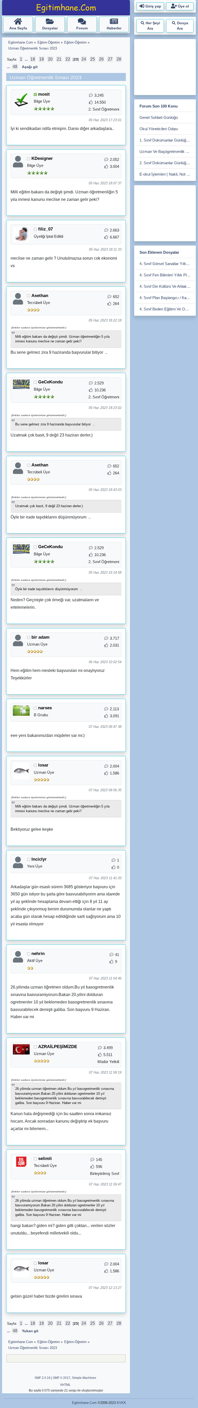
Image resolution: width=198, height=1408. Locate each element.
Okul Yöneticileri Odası (158, 129)
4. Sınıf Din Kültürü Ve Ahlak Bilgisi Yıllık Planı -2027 (167, 286)
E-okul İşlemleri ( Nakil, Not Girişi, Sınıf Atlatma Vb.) (167, 174)
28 (119, 59)
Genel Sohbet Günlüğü (158, 117)
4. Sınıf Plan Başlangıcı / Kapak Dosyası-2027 (167, 297)
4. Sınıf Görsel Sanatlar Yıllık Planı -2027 (167, 263)
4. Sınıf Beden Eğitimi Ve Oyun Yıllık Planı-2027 (167, 309)
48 (15, 66)
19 (41, 59)
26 (101, 59)
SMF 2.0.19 (43, 1378)
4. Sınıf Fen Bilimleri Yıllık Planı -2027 (167, 275)
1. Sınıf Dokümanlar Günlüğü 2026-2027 (167, 140)
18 (32, 59)
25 (92, 59)
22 (67, 59)
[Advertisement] (166, 66)
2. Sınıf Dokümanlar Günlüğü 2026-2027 (167, 163)
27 (110, 59)
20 (50, 59)
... (27, 59)
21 (59, 59)
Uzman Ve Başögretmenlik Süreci (167, 151)
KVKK (121, 1403)
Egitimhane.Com (84, 1403)
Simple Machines (84, 1378)
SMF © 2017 (61, 1378)
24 (83, 59)
